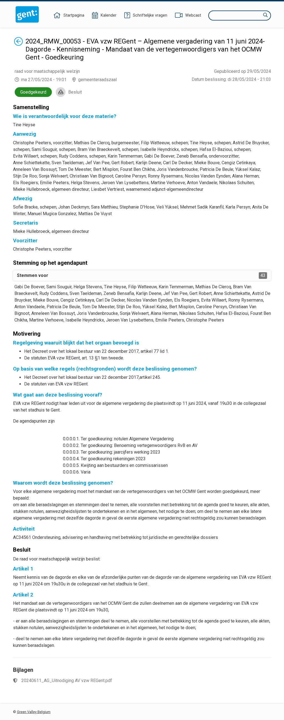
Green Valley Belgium (33, 712)
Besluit (75, 92)
